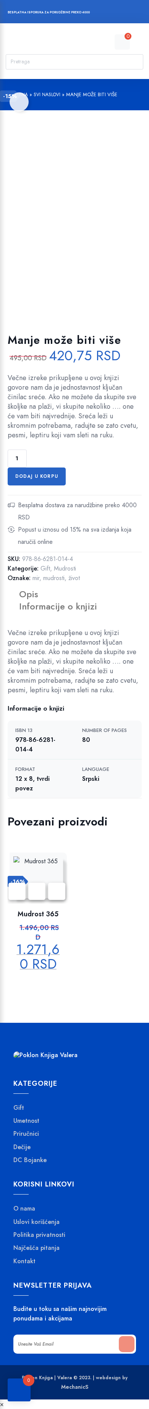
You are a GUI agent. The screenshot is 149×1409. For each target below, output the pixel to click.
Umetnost (26, 1121)
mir (35, 578)
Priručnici (26, 1134)
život (74, 578)
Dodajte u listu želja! (19, 101)
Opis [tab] (28, 594)
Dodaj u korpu (36, 476)
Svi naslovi (47, 94)
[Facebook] (99, 13)
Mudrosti (65, 568)
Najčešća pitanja (36, 1248)
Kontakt (24, 1261)
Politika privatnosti (39, 1235)
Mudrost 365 (38, 914)
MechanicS (74, 1387)
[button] (56, 891)
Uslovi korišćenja (36, 1222)
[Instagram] (114, 13)
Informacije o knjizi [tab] (58, 606)
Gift (45, 568)
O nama (24, 1208)
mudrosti (54, 578)
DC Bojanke (30, 1160)
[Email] (128, 13)
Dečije (22, 1147)
